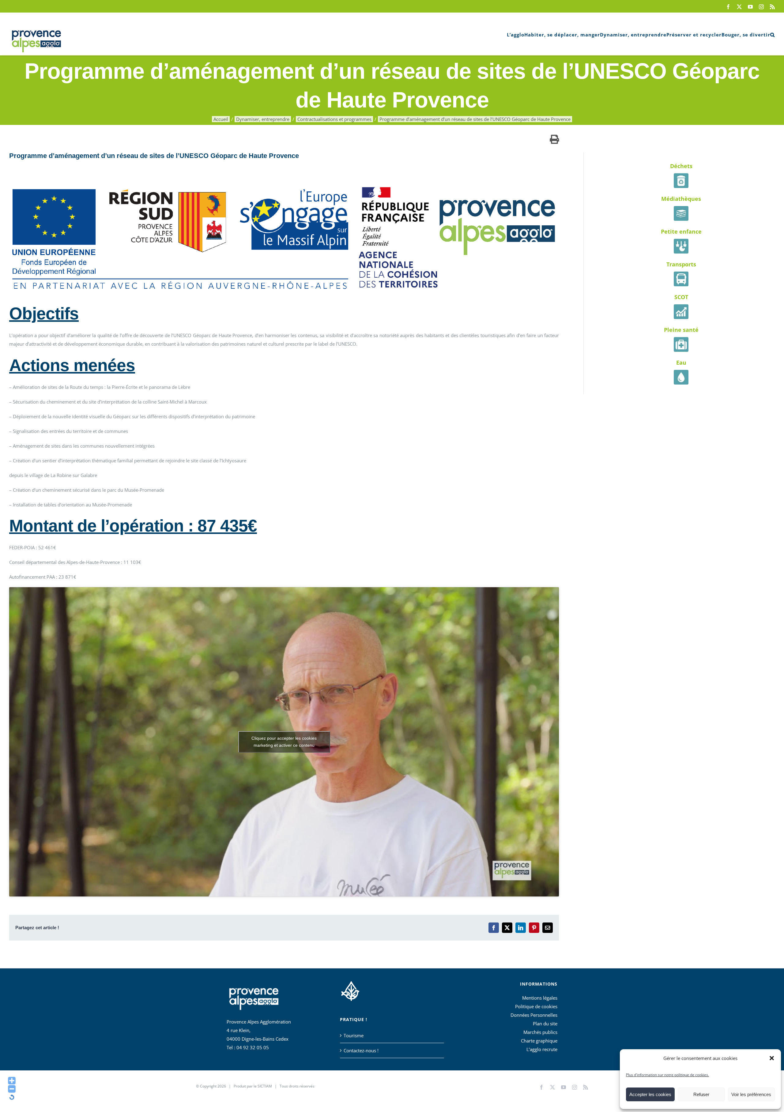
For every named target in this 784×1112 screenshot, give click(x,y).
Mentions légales (539, 998)
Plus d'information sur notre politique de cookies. (667, 1074)
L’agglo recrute (541, 1049)
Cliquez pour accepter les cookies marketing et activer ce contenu (284, 742)
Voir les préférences (751, 1094)
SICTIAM (265, 1086)
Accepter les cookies (650, 1094)
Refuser (701, 1094)
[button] (772, 1058)
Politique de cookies (536, 1006)
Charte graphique (539, 1041)
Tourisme (354, 1035)
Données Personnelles (534, 1015)
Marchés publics (540, 1032)
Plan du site (545, 1023)
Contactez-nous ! (361, 1050)
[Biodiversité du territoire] (350, 990)
